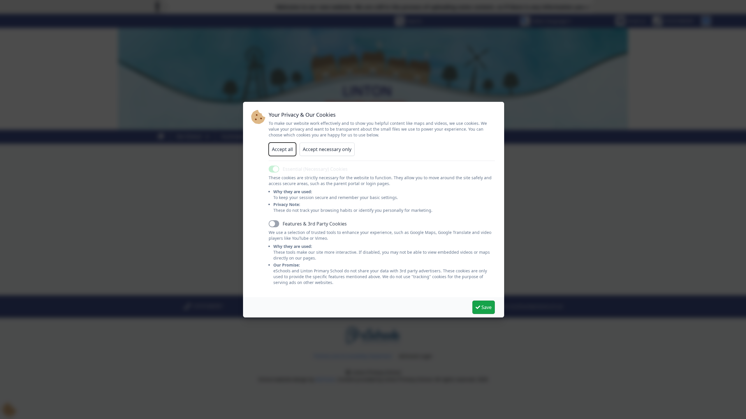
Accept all (282, 149)
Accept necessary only (327, 149)
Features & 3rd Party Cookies (315, 224)
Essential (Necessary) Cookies (315, 169)
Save (486, 307)
